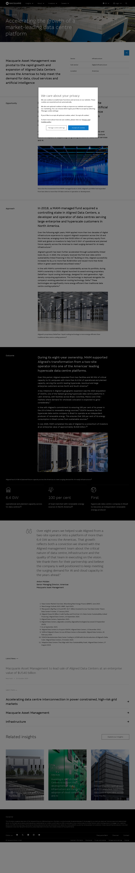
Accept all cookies (78, 128)
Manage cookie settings (56, 128)
